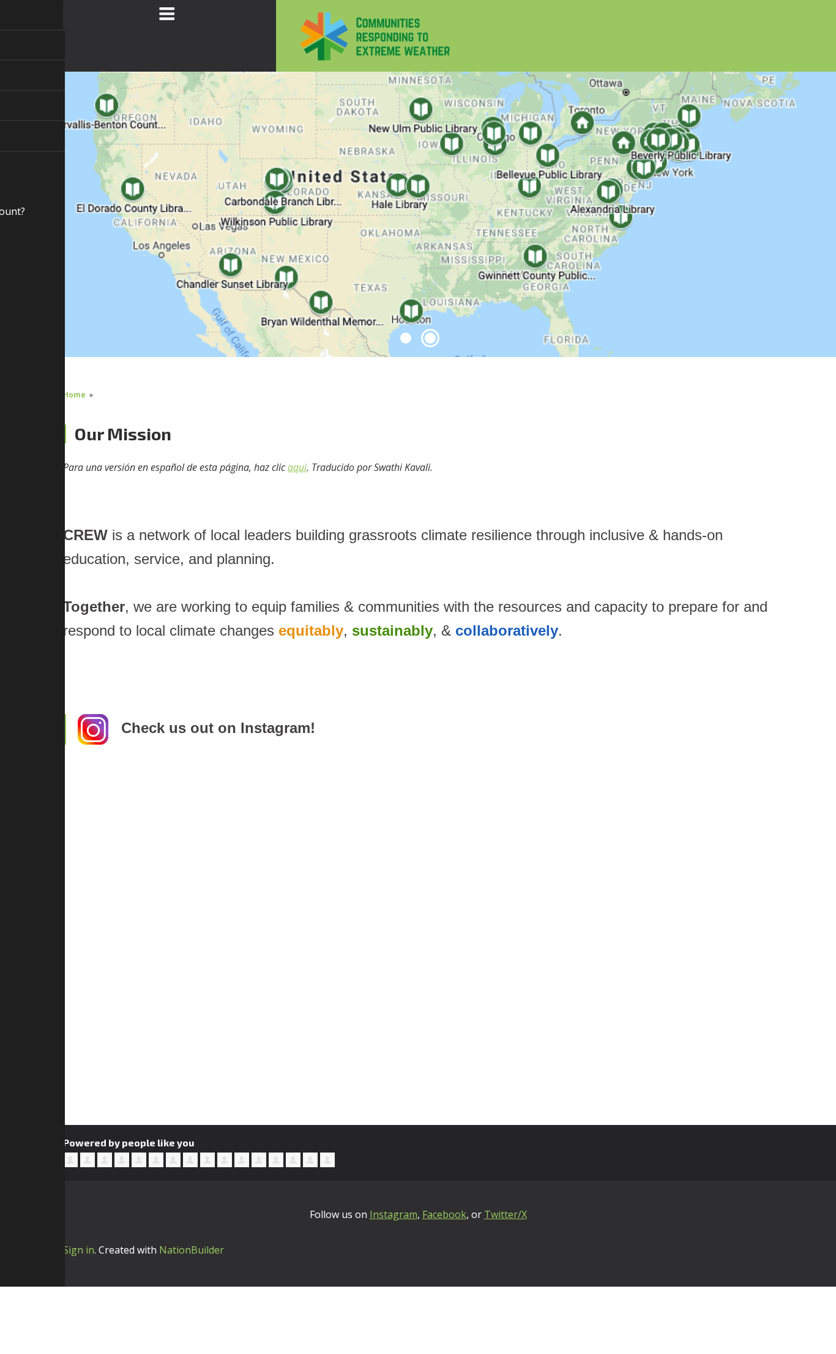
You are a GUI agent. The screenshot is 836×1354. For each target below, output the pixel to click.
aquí (297, 467)
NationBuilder (191, 1250)
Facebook (444, 1214)
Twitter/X (505, 1214)
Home (74, 394)
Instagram (393, 1214)
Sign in (78, 1250)
